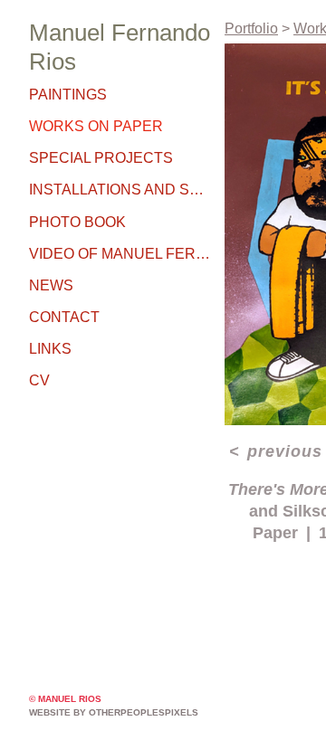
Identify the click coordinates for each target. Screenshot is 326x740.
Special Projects (101, 158)
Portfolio (251, 28)
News (51, 285)
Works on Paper (96, 126)
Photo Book (77, 222)
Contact (64, 317)
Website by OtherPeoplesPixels (113, 712)
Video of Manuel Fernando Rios (119, 253)
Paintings (68, 94)
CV (39, 380)
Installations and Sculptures (119, 189)
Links (50, 348)
